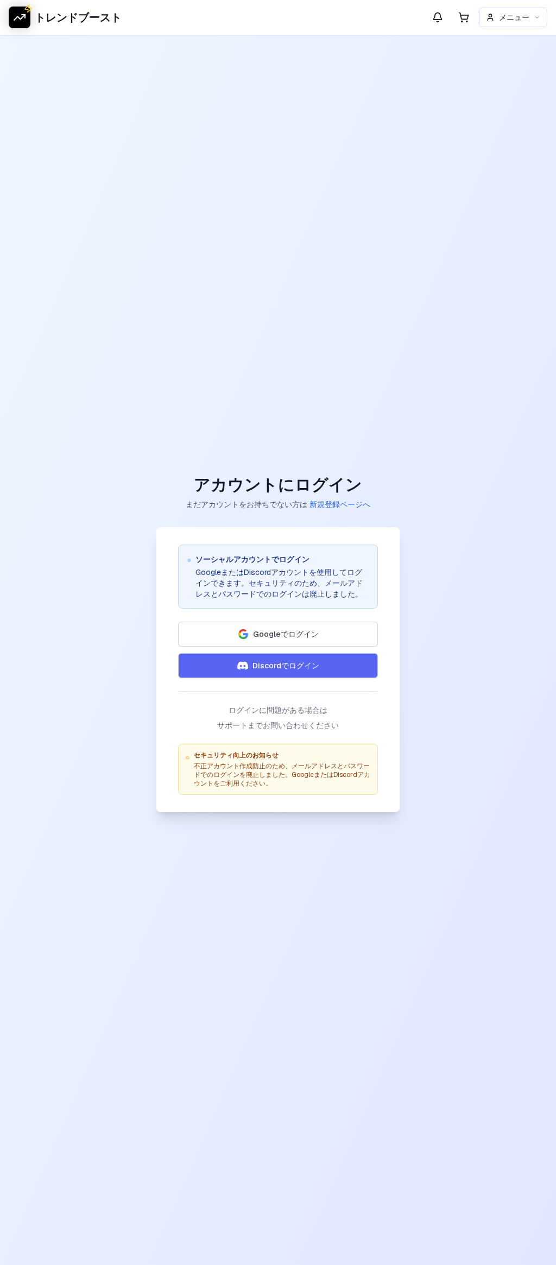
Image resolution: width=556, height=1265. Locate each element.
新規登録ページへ (339, 504)
